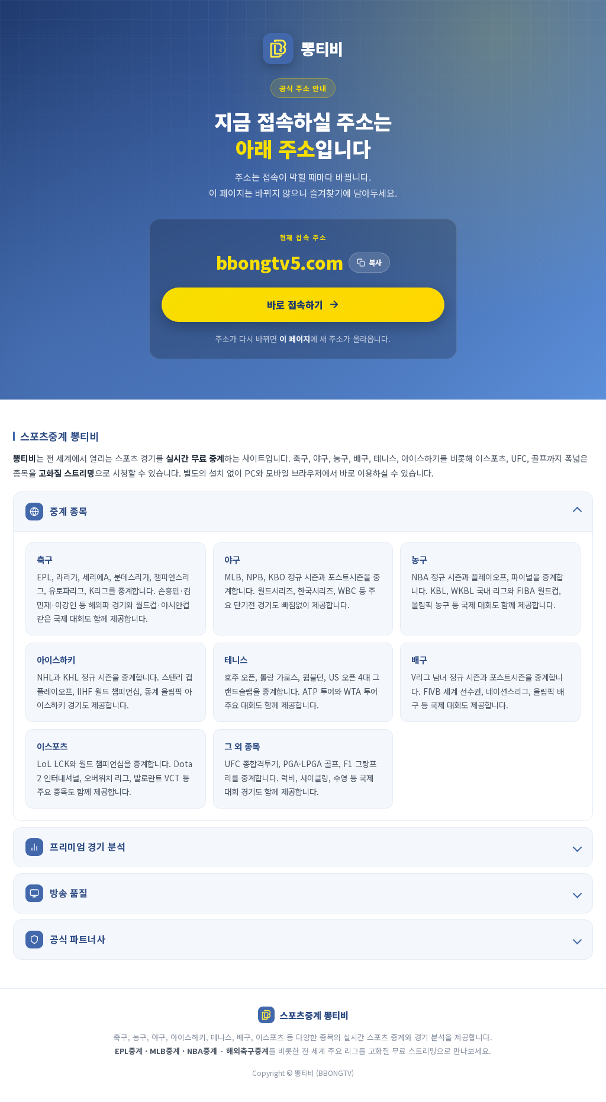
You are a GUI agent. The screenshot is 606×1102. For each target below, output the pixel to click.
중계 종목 (69, 511)
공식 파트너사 (77, 939)
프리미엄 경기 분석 (87, 846)
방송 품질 (69, 893)
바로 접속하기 (295, 305)
